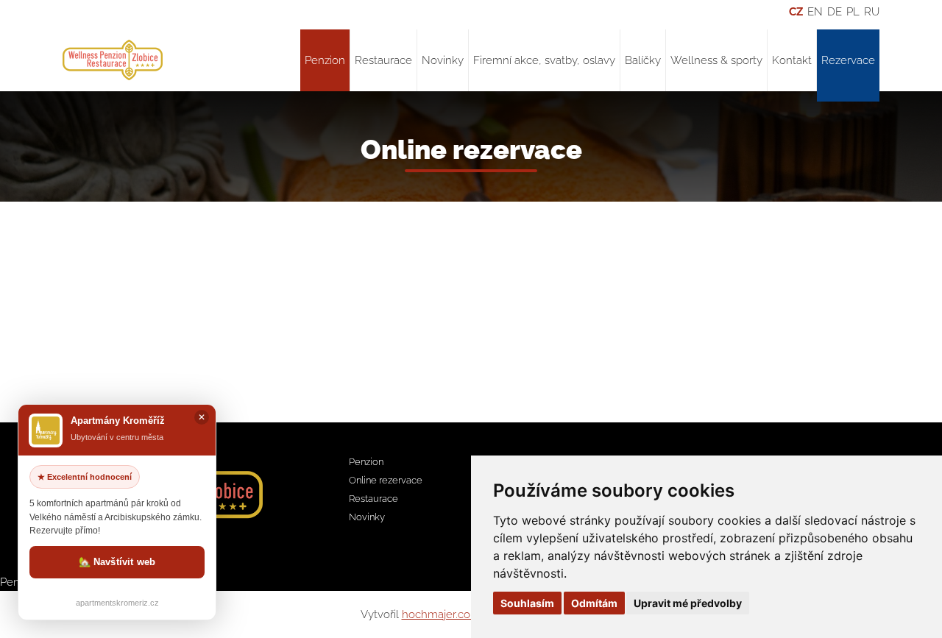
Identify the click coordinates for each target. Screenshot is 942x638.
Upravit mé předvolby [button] (688, 603)
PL (853, 11)
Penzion (325, 60)
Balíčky (643, 60)
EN (815, 11)
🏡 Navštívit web (117, 561)
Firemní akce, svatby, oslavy (544, 60)
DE (834, 11)
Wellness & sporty (716, 60)
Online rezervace (385, 480)
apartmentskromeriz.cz (117, 602)
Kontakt (792, 60)
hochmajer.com (441, 614)
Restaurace (383, 60)
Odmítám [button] (594, 603)
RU (871, 11)
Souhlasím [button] (527, 603)
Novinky (443, 60)
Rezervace (848, 60)
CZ (796, 11)
